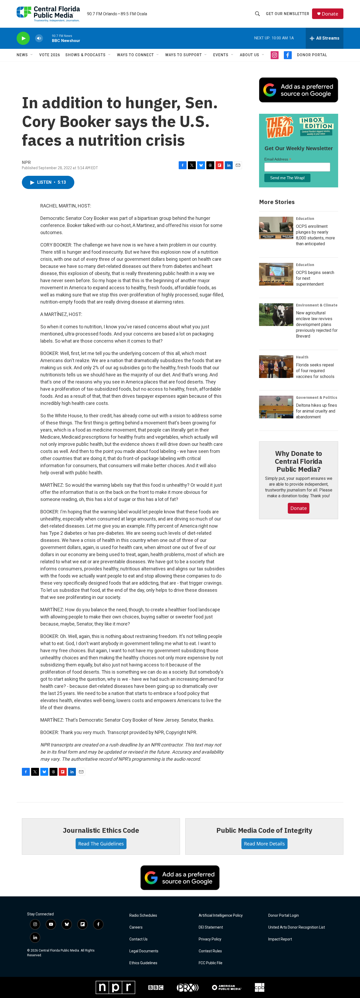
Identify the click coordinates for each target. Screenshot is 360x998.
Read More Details (264, 843)
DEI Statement (211, 927)
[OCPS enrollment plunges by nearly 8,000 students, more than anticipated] (276, 228)
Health (302, 357)
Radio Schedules (143, 915)
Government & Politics (316, 397)
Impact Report (280, 939)
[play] (23, 38)
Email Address (277, 159)
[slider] (47, 38)
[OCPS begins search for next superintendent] (276, 274)
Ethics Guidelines (143, 963)
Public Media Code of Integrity (264, 830)
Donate (330, 14)
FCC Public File (210, 963)
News (22, 55)
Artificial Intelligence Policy (221, 915)
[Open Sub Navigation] (32, 55)
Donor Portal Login (283, 915)
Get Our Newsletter (287, 14)
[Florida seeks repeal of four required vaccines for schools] (276, 366)
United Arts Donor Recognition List (296, 927)
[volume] (39, 38)
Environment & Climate (317, 305)
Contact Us (138, 939)
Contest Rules (210, 951)
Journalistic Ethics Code (101, 830)
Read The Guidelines (101, 843)
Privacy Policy (210, 939)
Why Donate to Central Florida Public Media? (298, 461)
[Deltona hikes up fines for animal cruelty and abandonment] (276, 407)
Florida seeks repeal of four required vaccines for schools (315, 370)
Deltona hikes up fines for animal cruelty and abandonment (316, 411)
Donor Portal (312, 55)
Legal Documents (143, 951)
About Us (249, 55)
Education (305, 218)
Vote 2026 (49, 55)
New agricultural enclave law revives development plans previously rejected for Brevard (317, 324)
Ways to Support (183, 55)
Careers (136, 927)
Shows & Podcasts (85, 55)
